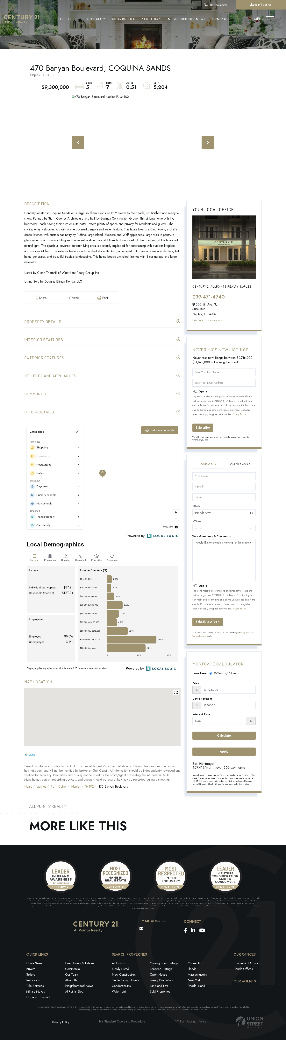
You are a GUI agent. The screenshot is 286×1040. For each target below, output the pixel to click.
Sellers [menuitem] (30, 974)
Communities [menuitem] (123, 19)
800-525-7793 (219, 5)
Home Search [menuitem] (35, 963)
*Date (196, 506)
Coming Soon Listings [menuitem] (164, 963)
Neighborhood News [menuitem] (187, 19)
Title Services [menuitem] (35, 986)
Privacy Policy (239, 414)
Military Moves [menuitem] (35, 991)
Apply (224, 751)
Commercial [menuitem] (72, 969)
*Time (196, 521)
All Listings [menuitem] (119, 963)
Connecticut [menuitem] (195, 963)
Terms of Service (199, 636)
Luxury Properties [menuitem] (161, 980)
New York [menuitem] (194, 980)
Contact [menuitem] (220, 19)
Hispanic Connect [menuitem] (38, 997)
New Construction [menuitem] (124, 974)
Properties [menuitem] (67, 19)
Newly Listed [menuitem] (120, 969)
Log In (256, 5)
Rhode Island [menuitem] (196, 986)
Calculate (224, 735)
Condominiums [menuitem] (121, 986)
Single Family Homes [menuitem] (125, 980)
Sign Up (266, 5)
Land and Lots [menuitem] (159, 986)
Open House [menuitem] (158, 974)
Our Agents (215, 320)
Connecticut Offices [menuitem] (246, 963)
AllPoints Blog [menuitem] (74, 991)
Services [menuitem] (94, 19)
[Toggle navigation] (270, 18)
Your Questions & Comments (211, 536)
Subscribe (203, 427)
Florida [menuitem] (192, 969)
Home (28, 786)
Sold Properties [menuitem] (160, 991)
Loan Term (199, 673)
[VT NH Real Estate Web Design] (249, 1022)
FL (52, 786)
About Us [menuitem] (150, 19)
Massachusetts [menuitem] (197, 974)
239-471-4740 (208, 296)
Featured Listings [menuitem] (161, 969)
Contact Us (199, 320)
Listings (41, 786)
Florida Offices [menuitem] (243, 969)
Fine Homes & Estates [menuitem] (79, 963)
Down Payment (202, 699)
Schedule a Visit (239, 464)
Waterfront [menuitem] (119, 991)
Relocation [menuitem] (33, 980)
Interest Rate (201, 714)
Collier (62, 786)
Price (195, 683)
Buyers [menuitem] (30, 969)
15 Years (234, 673)
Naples (76, 786)
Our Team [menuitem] (71, 974)
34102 (89, 786)
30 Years (218, 673)
